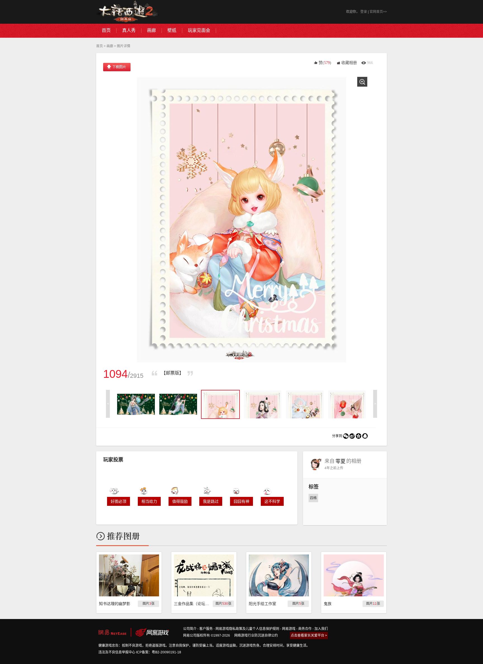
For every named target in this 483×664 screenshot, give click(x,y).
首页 (99, 46)
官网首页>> (378, 12)
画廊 (109, 46)
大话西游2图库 (127, 12)
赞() (325, 63)
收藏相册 (349, 63)
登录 (363, 12)
